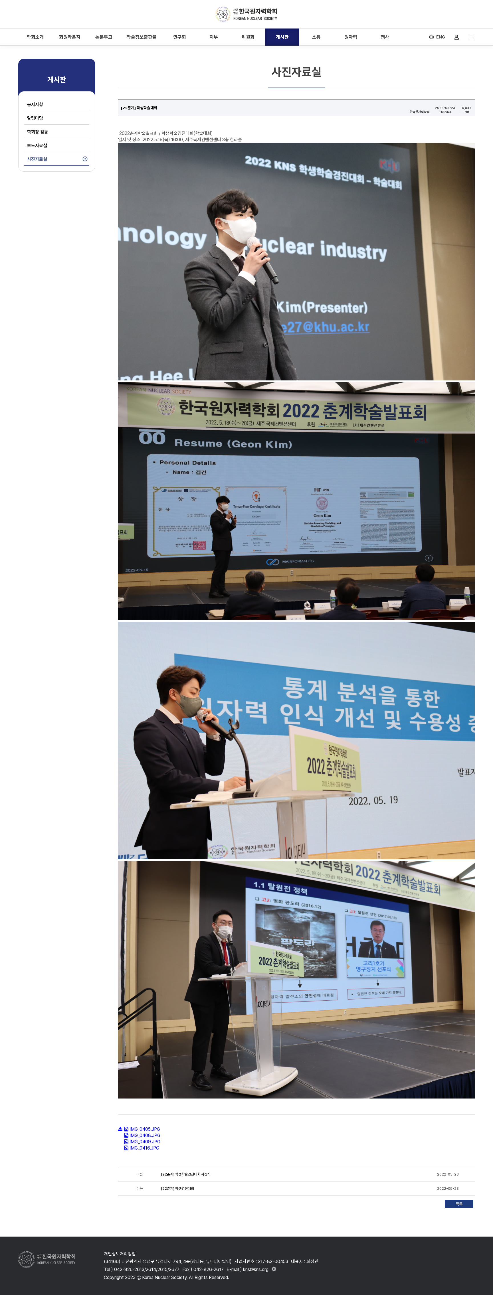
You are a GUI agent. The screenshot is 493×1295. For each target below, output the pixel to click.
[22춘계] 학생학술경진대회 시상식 (186, 1174)
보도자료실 (37, 145)
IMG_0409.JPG (145, 1141)
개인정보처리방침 (120, 1254)
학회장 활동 (37, 132)
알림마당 (35, 118)
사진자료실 (37, 159)
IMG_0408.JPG (145, 1135)
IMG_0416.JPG (144, 1148)
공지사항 (35, 104)
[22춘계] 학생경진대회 (177, 1188)
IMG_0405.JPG (145, 1129)
